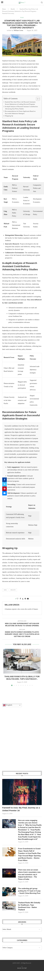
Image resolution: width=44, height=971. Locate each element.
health (12, 590)
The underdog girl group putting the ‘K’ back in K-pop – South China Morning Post (29, 891)
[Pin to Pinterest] (4, 488)
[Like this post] (17, 599)
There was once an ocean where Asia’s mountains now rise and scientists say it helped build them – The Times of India (29, 874)
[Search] (42, 2)
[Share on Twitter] (4, 484)
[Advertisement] (22, 742)
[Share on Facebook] (4, 479)
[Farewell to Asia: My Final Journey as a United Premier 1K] (22, 792)
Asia (5, 590)
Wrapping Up (9, 116)
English (9, 705)
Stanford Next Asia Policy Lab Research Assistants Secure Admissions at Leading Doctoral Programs (20, 103)
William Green (18, 30)
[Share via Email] (4, 493)
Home (4, 9)
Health (13, 9)
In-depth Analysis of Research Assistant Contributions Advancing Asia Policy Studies (21, 108)
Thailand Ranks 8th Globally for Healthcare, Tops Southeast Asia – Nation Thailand (29, 906)
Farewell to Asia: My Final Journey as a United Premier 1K (21, 809)
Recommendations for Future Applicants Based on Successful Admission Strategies (20, 112)
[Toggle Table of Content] (36, 99)
